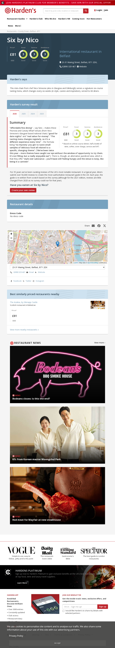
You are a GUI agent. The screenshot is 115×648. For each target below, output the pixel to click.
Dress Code (15, 213)
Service (34, 47)
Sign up (102, 606)
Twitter (28, 281)
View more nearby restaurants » (24, 329)
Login (99, 10)
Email (31, 272)
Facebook (17, 281)
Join (106, 10)
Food (23, 47)
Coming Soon (78, 18)
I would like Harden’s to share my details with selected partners (84, 611)
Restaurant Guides (16, 18)
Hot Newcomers (94, 18)
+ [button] (11, 234)
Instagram (40, 281)
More (17, 25)
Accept (57, 643)
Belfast (33, 31)
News (10, 25)
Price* (12, 47)
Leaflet (75, 262)
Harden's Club (36, 18)
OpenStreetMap (93, 262)
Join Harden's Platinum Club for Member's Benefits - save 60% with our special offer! (58, 2)
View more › (99, 342)
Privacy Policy (16, 635)
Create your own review (23, 190)
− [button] (11, 238)
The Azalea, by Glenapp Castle (23, 302)
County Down (23, 31)
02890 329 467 (19, 272)
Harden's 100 (64, 18)
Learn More (22, 583)
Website (41, 272)
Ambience (45, 47)
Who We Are (50, 18)
